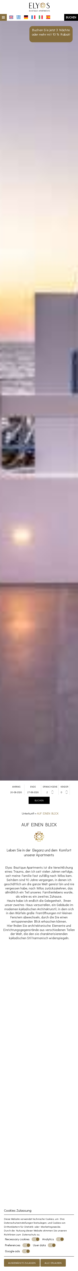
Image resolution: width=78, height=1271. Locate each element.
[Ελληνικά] (19, 17)
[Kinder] (64, 792)
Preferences (12, 1245)
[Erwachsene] (50, 792)
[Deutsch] (26, 17)
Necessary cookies (17, 1239)
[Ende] (33, 792)
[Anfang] (16, 792)
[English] (11, 17)
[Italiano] (41, 17)
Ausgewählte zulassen (22, 1262)
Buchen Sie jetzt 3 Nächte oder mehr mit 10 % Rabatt (51, 32)
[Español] (48, 17)
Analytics (48, 1239)
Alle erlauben (53, 1262)
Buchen (71, 17)
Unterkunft (28, 813)
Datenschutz (29, 1234)
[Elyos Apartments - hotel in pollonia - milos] (39, 6)
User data (39, 1245)
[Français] (33, 17)
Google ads (12, 1251)
